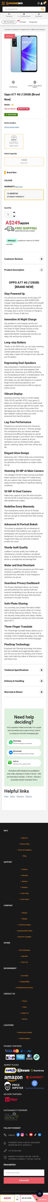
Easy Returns (39, 16)
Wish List (24, 962)
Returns (29, 796)
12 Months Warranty (24, 16)
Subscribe (24, 1180)
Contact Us (25, 1013)
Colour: (8, 180)
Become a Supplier (24, 937)
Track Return (24, 899)
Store (25, 1007)
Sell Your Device (9, 22)
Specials (25, 956)
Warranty (13, 186)
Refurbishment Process (24, 988)
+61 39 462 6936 (14, 1151)
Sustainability (24, 982)
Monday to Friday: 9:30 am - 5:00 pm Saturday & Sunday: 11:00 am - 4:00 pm (24, 1157)
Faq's (6, 796)
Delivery (24, 869)
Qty (17, 1199)
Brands (24, 913)
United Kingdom (24, 1038)
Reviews (25, 887)
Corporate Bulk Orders (24, 931)
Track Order (25, 893)
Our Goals (24, 976)
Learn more (19, 187)
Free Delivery (9, 16)
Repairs (24, 919)
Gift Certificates (24, 950)
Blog (24, 856)
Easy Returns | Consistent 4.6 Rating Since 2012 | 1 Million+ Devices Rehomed (25, 29)
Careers (24, 1019)
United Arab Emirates (24, 1032)
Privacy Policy (25, 844)
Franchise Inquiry (25, 925)
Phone (25, 1001)
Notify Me (24, 109)
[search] (42, 9)
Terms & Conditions (25, 850)
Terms (12, 796)
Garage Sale (33, 22)
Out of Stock (26, 1198)
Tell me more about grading (11, 127)
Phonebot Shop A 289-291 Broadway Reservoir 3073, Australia (24, 1144)
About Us (25, 838)
